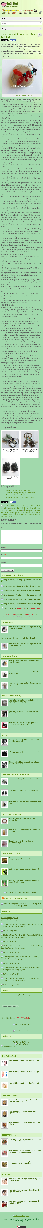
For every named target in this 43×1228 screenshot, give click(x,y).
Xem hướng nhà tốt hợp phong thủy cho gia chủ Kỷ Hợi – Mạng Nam (25, 1151)
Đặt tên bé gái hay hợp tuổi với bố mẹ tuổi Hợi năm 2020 (24, 763)
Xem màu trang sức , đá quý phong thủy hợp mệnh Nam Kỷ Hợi (24, 701)
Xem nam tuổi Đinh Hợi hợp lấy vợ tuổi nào (20, 497)
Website (3, 562)
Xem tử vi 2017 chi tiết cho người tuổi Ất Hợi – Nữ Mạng (25, 644)
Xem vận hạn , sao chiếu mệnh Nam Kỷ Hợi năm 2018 (24, 672)
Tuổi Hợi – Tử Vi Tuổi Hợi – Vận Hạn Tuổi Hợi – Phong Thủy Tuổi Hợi (25, 1220)
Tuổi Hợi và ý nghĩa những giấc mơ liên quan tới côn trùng (24, 881)
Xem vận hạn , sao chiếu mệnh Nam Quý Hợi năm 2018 (24, 661)
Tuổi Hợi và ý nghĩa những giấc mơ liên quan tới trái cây (24, 870)
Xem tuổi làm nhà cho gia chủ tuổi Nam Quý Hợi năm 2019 (24, 1100)
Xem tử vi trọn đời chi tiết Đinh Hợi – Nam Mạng (20, 638)
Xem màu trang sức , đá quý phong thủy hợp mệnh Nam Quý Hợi (24, 723)
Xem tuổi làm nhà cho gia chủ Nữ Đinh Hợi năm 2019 (24, 1112)
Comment (4, 528)
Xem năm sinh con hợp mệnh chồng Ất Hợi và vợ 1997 (24, 1202)
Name (3, 547)
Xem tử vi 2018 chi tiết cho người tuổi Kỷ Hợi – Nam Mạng (25, 627)
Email (3, 555)
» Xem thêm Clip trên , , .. (15, 1018)
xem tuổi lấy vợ (13, 514)
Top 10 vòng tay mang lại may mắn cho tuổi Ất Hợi (24, 819)
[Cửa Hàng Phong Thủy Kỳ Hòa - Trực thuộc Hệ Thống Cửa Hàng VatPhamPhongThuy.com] (21, 959)
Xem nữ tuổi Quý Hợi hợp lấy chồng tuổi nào (25, 802)
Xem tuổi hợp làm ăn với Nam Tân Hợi (24, 1072)
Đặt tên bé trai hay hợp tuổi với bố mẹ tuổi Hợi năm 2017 (24, 740)
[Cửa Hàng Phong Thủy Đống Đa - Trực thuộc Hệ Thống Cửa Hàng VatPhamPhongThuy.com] (21, 980)
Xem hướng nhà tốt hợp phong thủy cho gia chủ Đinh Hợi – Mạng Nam (25, 1140)
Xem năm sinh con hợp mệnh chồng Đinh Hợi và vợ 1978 (25, 1191)
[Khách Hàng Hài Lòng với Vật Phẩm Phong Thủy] (21, 1024)
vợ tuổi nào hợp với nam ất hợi (14, 512)
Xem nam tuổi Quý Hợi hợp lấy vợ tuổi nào (20, 493)
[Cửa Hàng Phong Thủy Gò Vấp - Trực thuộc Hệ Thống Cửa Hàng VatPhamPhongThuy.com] (21, 970)
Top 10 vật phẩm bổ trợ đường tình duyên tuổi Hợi (23, 842)
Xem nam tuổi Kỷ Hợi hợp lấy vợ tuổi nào (25, 779)
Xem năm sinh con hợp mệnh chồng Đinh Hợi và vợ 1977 (25, 1179)
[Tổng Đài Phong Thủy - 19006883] (21, 1031)
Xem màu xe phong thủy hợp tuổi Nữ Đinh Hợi (23, 712)
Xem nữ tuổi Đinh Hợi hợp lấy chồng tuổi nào (21, 490)
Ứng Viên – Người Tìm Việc (15, 898)
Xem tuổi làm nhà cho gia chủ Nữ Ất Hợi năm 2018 (24, 1123)
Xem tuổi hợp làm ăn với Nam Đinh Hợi (24, 1060)
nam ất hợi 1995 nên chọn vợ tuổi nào (15, 506)
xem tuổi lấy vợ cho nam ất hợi (28, 514)
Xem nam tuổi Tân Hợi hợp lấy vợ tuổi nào (20, 495)
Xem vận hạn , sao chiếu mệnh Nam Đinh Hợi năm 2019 (25, 684)
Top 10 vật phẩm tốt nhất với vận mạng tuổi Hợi (24, 830)
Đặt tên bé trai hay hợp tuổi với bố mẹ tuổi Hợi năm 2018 (24, 751)
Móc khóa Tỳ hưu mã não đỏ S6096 (23, 95)
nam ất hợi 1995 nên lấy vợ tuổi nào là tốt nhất (25, 508)
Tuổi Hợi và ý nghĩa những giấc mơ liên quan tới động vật (24, 858)
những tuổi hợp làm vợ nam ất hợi (11, 510)
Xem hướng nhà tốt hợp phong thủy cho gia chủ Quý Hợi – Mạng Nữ (25, 1162)
